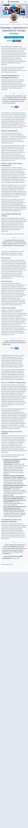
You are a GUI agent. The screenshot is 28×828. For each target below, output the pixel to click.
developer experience (14, 37)
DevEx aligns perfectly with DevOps (11, 215)
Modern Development (9, 131)
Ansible (5, 187)
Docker (19, 190)
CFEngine (3, 182)
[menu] (25, 2)
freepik (11, 564)
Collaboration (6, 258)
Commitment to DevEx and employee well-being (11, 520)
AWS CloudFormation (19, 199)
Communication (6, 281)
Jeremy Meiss (14, 2)
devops (21, 37)
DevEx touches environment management (11, 164)
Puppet (15, 185)
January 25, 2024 (14, 558)
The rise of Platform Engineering (13, 382)
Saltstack (23, 185)
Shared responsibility (8, 308)
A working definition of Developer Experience (10, 76)
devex (6, 37)
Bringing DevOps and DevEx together (11, 432)
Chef (19, 185)
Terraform (9, 199)
